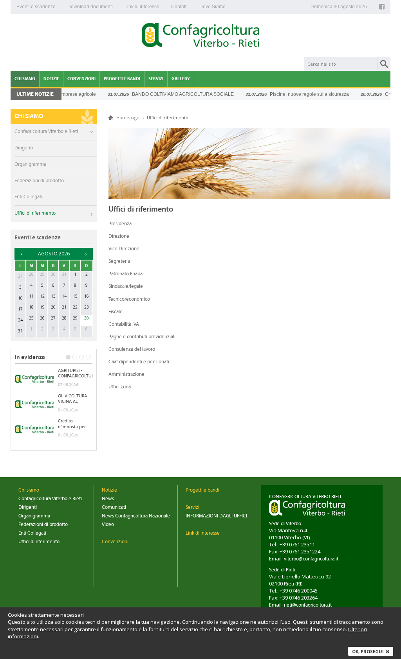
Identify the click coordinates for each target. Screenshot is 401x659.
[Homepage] (200, 36)
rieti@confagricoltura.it (308, 605)
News (108, 499)
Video (108, 525)
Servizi (155, 78)
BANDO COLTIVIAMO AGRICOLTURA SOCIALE (174, 94)
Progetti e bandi (122, 78)
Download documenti (90, 6)
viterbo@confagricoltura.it (311, 559)
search (384, 64)
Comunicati (114, 507)
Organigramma (30, 164)
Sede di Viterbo (285, 524)
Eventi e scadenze (36, 6)
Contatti (179, 6)
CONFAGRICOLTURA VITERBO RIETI (305, 497)
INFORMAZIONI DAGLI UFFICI (216, 516)
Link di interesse (142, 6)
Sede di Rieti (282, 570)
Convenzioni (81, 78)
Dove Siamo (212, 6)
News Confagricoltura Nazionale (136, 516)
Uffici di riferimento (35, 213)
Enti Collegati (28, 197)
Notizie (51, 78)
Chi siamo (24, 78)
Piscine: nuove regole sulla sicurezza (300, 94)
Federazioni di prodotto (39, 181)
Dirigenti (23, 148)
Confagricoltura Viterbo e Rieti (46, 132)
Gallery (181, 78)
